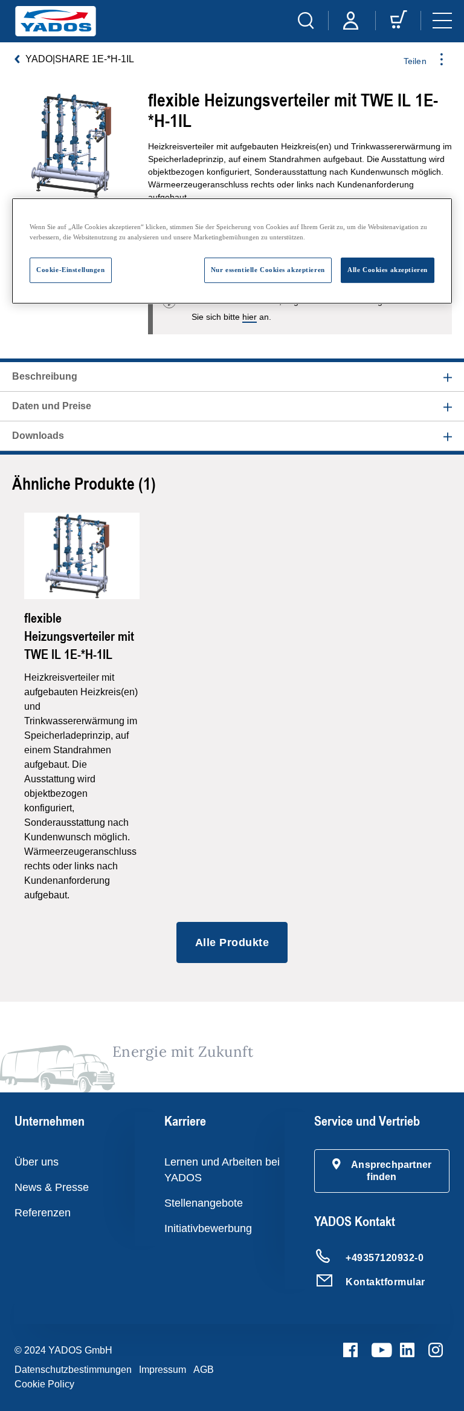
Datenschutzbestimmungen (73, 1369)
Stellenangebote (203, 1203)
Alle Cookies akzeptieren (387, 269)
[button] (382, 1171)
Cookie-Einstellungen (70, 269)
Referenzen (42, 1213)
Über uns (36, 1162)
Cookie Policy (44, 1384)
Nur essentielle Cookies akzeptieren (268, 269)
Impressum (162, 1369)
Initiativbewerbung (208, 1228)
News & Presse (51, 1187)
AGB (203, 1369)
